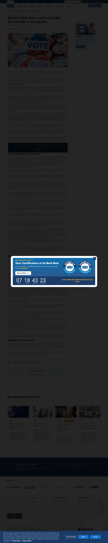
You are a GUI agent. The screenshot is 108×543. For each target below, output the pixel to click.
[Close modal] (94, 258)
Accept (95, 536)
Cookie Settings (71, 536)
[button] (23, 273)
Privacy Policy (27, 541)
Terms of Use (16, 541)
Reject (83, 536)
